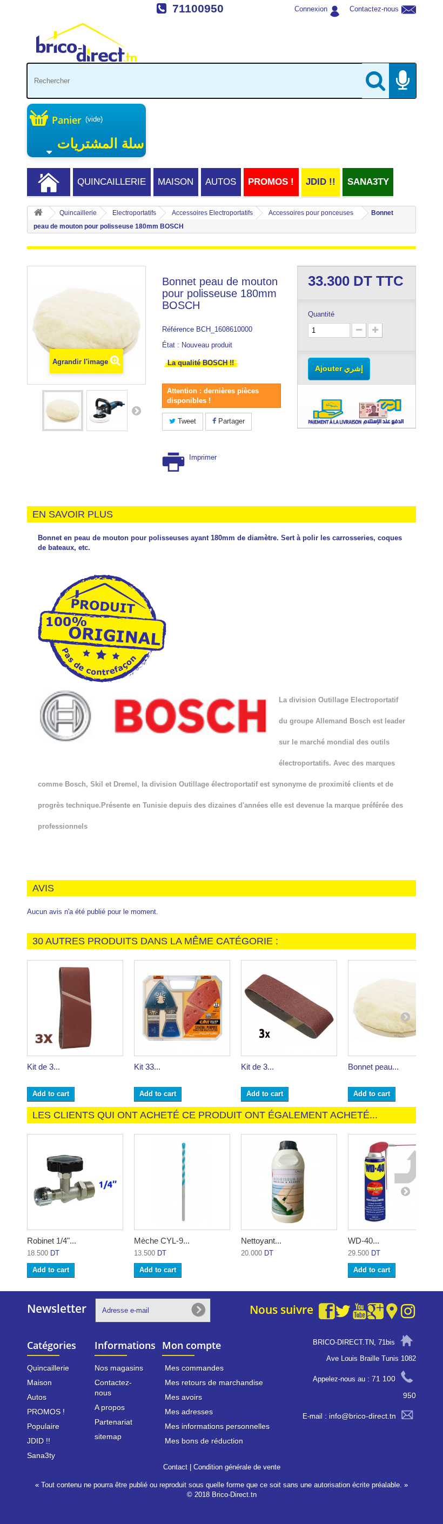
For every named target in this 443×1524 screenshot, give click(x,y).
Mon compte (191, 1345)
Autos (220, 182)
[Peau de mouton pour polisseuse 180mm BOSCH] (63, 411)
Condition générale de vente (236, 1467)
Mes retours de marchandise (214, 1382)
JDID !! (320, 182)
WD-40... (363, 1240)
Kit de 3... (43, 1066)
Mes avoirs (183, 1397)
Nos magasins (119, 1368)
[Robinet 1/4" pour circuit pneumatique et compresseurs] (75, 1182)
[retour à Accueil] (38, 213)
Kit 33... (147, 1066)
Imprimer (203, 457)
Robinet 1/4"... (51, 1240)
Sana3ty (368, 182)
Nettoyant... (261, 1240)
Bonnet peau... (373, 1066)
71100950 (198, 8)
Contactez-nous (374, 9)
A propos (110, 1407)
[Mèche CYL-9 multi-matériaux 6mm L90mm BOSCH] (182, 1182)
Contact (175, 1467)
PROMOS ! (271, 182)
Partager (230, 421)
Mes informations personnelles (217, 1426)
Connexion (310, 9)
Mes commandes (194, 1368)
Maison (175, 182)
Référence (178, 329)
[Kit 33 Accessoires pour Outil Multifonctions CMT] (182, 1008)
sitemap (108, 1436)
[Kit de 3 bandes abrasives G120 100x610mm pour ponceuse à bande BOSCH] (75, 1008)
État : (170, 345)
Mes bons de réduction (204, 1440)
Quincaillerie (111, 182)
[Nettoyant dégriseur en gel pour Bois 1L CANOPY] (289, 1182)
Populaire (43, 1426)
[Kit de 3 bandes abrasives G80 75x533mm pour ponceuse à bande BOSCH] (289, 1008)
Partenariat (113, 1422)
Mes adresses (189, 1411)
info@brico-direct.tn (362, 1416)
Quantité (321, 314)
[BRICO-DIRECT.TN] (86, 42)
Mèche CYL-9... (162, 1240)
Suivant (136, 410)
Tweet (186, 421)
